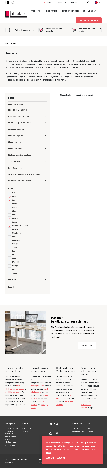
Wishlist (50, 2)
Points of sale (26, 428)
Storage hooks (15, 148)
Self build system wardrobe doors (24, 174)
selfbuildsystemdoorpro (19, 181)
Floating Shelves (37, 386)
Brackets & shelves (17, 110)
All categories (10, 445)
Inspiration (51, 11)
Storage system (15, 142)
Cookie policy (89, 459)
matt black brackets (13, 392)
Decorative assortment (19, 116)
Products (35, 11)
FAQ (82, 2)
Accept (50, 458)
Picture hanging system (19, 155)
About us (62, 2)
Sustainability (90, 11)
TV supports (14, 161)
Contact (73, 2)
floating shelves (87, 401)
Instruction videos (70, 11)
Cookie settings (46, 462)
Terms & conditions (47, 459)
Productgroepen (15, 104)
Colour (11, 188)
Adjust (61, 458)
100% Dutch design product (24, 30)
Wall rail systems (16, 135)
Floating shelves (16, 129)
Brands (11, 287)
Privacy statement (69, 459)
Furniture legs (15, 168)
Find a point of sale (88, 20)
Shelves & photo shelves (20, 122)
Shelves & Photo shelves (10, 438)
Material (12, 279)
